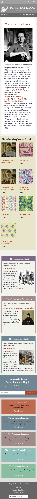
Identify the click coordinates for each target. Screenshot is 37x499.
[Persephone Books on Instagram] (2, 2)
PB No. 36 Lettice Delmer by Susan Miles (18, 308)
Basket (31, 14)
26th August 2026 (9, 348)
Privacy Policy (18, 493)
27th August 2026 (9, 268)
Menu (5, 14)
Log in (18, 487)
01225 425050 (30, 1)
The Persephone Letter (19, 339)
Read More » (19, 288)
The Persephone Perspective (19, 299)
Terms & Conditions (18, 490)
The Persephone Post (19, 259)
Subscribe (31, 393)
